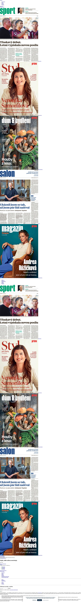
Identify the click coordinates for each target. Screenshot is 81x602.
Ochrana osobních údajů (5, 577)
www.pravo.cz (40, 592)
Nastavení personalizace (3, 570)
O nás (2, 2)
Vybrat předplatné (2, 556)
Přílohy (3, 3)
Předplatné (1, 6)
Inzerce (3, 583)
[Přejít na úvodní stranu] (1, 0)
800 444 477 (4, 558)
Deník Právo (3, 1)
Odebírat (9, 588)
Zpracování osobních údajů (5, 576)
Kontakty (3, 4)
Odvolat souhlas (2, 571)
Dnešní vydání (4, 281)
